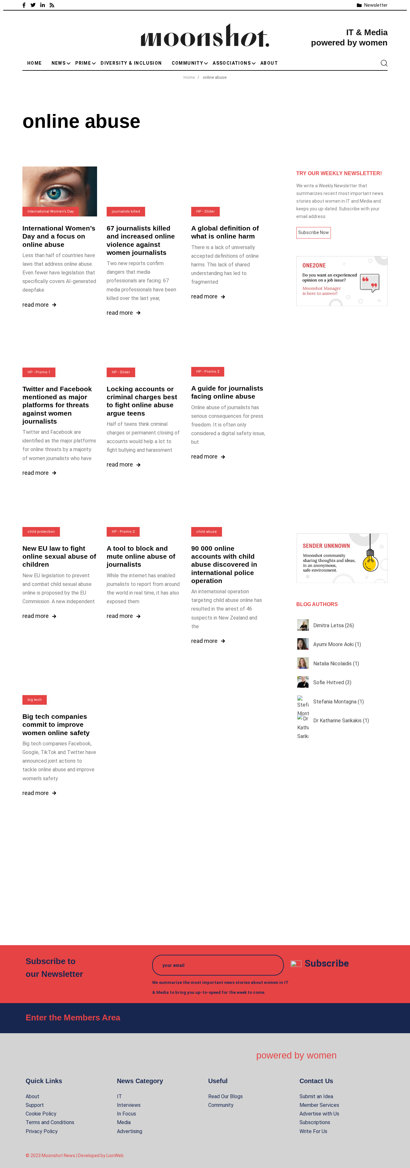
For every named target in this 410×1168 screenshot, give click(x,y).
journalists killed (126, 211)
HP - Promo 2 (207, 371)
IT (119, 1096)
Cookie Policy (41, 1114)
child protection (41, 532)
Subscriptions (314, 1122)
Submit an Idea (316, 1096)
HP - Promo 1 (39, 372)
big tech (35, 700)
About (269, 63)
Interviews (129, 1105)
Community (187, 63)
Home (34, 63)
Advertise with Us (319, 1114)
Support (35, 1105)
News (59, 63)
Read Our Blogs (225, 1096)
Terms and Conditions (50, 1122)
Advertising (129, 1131)
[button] (384, 63)
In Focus (126, 1114)
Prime (83, 63)
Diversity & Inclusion (131, 63)
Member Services (319, 1105)
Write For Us (313, 1131)
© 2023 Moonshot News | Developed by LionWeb (75, 1155)
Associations (232, 63)
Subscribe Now (313, 232)
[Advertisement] (342, 420)
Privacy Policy (42, 1131)
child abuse (206, 532)
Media (124, 1122)
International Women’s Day (51, 211)
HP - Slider (205, 211)
